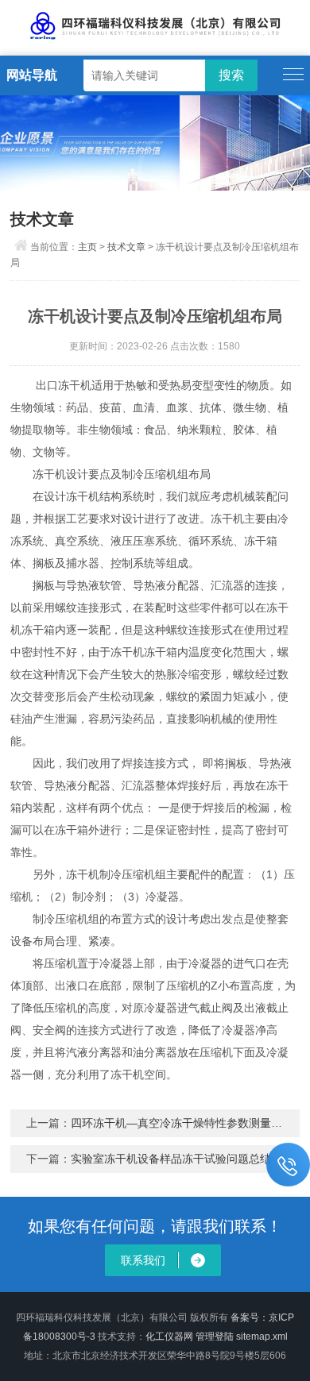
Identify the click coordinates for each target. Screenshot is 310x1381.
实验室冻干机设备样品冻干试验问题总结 (171, 1158)
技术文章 (126, 247)
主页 (87, 247)
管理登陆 (215, 1336)
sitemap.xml (262, 1336)
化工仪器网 (169, 1336)
